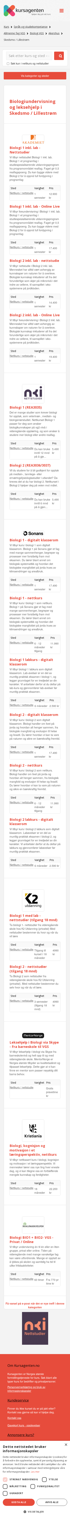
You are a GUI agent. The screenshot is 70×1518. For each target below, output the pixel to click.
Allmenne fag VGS (14, 33)
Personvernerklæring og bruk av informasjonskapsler (26, 1389)
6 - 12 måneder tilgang (39, 647)
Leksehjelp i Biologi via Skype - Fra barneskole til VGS (34, 1044)
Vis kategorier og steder (35, 76)
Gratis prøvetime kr (52, 1092)
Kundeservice (18, 1400)
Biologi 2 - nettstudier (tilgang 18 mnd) (28, 968)
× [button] (65, 1444)
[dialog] (35, 1479)
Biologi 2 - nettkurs (26, 765)
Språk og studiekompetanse (31, 26)
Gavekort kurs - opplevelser (23, 1425)
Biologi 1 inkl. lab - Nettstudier (25, 149)
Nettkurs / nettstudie (21, 193)
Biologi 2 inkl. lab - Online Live (35, 315)
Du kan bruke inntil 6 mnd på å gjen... (42, 503)
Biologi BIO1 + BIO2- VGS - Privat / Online (31, 1239)
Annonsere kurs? (20, 1435)
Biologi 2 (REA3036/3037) (30, 465)
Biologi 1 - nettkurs (26, 598)
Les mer (35, 1471)
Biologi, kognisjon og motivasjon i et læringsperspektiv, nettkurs (33, 1150)
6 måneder (41, 706)
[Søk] (59, 56)
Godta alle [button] (18, 1502)
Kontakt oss (14, 1418)
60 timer (39, 1280)
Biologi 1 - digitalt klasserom (34, 540)
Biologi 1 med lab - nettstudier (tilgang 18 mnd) (33, 917)
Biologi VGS (37, 33)
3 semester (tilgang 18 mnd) (41, 1005)
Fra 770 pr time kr (52, 1281)
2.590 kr (54, 706)
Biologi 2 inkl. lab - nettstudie (34, 260)
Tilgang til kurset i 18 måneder (40, 954)
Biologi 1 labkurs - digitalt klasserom (31, 661)
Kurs (6, 26)
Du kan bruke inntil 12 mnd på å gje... (42, 452)
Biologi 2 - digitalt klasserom (34, 714)
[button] (35, 1512)
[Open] (61, 10)
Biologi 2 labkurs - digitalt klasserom (31, 821)
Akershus (54, 33)
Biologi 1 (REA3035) (26, 407)
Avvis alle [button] (52, 1502)
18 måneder (39, 1190)
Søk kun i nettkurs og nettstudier (30, 63)
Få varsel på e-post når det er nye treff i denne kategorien (35, 1305)
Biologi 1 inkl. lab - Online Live (35, 206)
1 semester (39, 195)
